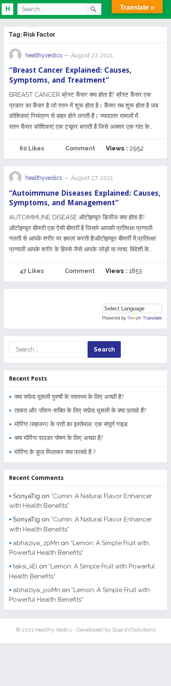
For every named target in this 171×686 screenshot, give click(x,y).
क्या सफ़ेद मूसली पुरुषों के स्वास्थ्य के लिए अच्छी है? (69, 397)
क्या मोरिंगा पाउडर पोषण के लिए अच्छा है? (59, 438)
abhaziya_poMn (36, 590)
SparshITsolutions (133, 630)
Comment (80, 148)
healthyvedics (43, 55)
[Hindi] (158, 297)
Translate (152, 317)
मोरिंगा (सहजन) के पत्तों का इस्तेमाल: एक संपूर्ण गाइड (71, 424)
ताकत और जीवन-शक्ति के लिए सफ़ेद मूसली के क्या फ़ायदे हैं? (81, 410)
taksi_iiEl (25, 566)
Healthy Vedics (53, 630)
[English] (150, 297)
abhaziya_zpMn (36, 543)
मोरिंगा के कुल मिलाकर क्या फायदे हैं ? (55, 452)
